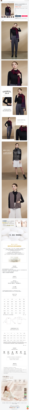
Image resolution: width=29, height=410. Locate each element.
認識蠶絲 (16, 403)
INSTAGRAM (13, 403)
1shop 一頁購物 (15, 409)
